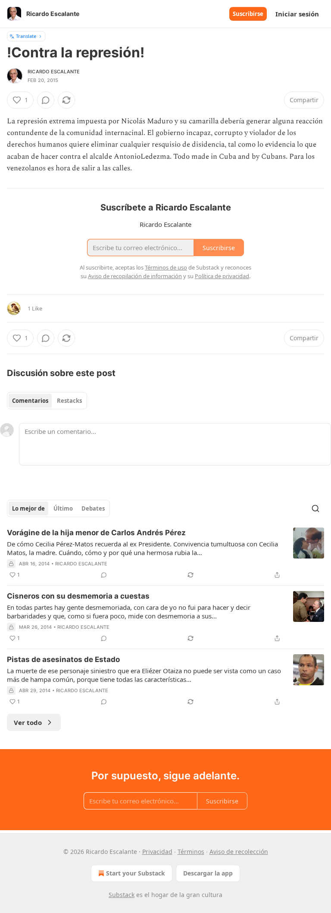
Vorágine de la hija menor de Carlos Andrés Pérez (96, 532)
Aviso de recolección (238, 851)
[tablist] (47, 400)
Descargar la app (208, 873)
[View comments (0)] (45, 100)
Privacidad (157, 851)
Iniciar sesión (297, 13)
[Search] (315, 508)
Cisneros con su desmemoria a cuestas (78, 596)
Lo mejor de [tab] (28, 508)
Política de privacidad (222, 276)
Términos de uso (166, 267)
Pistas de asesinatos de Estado (63, 659)
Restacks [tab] (69, 401)
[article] (165, 553)
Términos (191, 851)
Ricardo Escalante (54, 72)
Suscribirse (248, 14)
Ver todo (28, 722)
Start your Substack (135, 873)
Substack (121, 895)
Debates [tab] (93, 508)
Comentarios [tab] (30, 401)
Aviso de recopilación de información (135, 276)
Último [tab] (63, 508)
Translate (26, 36)
